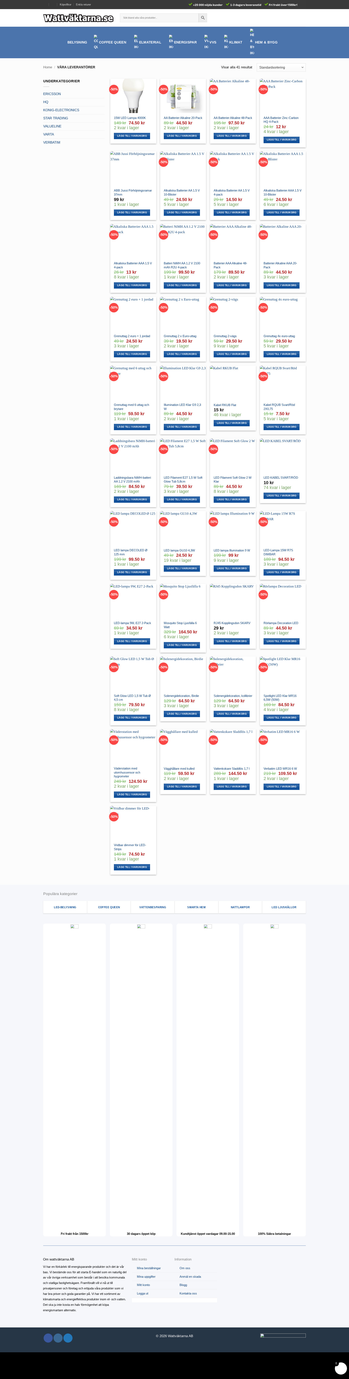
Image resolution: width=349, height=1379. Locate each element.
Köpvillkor (65, 4)
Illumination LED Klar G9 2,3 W (182, 407)
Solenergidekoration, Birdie (181, 695)
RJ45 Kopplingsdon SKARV (232, 623)
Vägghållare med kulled (179, 768)
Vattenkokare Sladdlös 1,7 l (231, 768)
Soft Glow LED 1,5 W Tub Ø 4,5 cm (132, 698)
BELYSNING (77, 42)
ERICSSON (52, 94)
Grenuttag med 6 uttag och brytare (131, 407)
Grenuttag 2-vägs (225, 336)
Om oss (185, 1268)
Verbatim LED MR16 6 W (280, 768)
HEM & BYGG (266, 42)
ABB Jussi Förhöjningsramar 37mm (133, 192)
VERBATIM (51, 142)
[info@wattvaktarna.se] (45, 4)
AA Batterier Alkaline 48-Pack (233, 118)
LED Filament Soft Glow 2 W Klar (232, 479)
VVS (212, 42)
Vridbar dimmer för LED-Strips (130, 847)
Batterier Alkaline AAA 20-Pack (280, 265)
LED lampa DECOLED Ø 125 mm (130, 552)
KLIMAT (235, 42)
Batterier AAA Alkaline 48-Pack (230, 265)
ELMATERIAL (150, 42)
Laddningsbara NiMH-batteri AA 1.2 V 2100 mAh (132, 479)
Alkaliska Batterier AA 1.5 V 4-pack (232, 192)
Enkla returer (83, 4)
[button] (296, 17)
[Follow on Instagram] (58, 1338)
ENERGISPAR (185, 42)
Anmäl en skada (190, 1276)
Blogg (183, 1285)
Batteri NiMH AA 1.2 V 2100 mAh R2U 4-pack (182, 265)
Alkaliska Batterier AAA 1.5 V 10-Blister (283, 192)
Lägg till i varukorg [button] (132, 135)
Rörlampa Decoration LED (281, 623)
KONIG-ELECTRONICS (61, 110)
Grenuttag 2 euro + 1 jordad (132, 336)
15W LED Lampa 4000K (130, 118)
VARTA (48, 134)
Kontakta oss (188, 1293)
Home (47, 67)
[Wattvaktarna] (78, 17)
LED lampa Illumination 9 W (232, 550)
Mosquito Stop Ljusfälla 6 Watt (180, 625)
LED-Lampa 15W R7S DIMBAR (278, 552)
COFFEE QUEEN (112, 42)
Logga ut (142, 1293)
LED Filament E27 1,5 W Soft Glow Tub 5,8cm (183, 479)
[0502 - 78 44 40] (53, 4)
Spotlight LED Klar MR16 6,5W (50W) (280, 698)
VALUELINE (52, 126)
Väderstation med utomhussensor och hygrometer (127, 772)
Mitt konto (143, 1285)
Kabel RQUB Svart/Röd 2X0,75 (279, 407)
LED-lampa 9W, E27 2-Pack (132, 623)
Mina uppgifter (146, 1276)
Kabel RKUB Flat (225, 405)
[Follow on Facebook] (48, 1338)
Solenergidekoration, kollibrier (233, 695)
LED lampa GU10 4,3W (179, 550)
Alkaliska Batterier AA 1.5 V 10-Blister (182, 192)
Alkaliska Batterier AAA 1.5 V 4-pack (133, 265)
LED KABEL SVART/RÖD (281, 477)
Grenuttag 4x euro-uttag (279, 336)
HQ (45, 102)
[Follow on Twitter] (68, 1338)
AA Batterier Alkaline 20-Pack (183, 118)
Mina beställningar (149, 1268)
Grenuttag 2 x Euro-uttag (180, 336)
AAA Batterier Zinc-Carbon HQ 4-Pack (281, 120)
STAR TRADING (55, 118)
